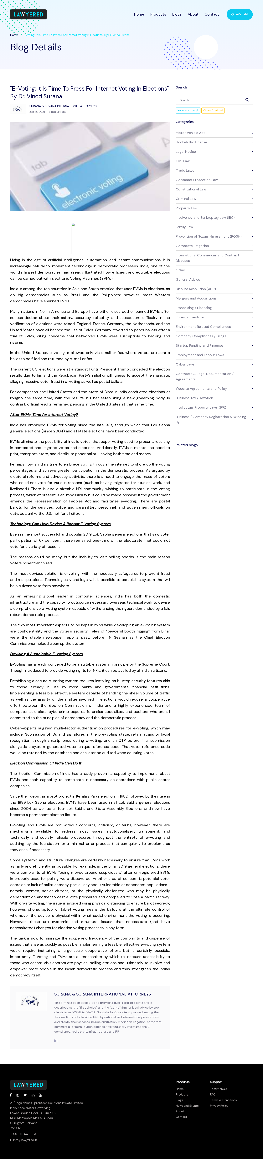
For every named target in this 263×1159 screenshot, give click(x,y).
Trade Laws (185, 170)
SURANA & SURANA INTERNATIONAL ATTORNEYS (102, 994)
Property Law (186, 208)
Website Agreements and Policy (201, 388)
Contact (212, 14)
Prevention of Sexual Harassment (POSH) (208, 236)
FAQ (212, 1094)
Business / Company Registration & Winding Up (211, 420)
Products (158, 14)
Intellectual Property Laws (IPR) (201, 407)
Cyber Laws (185, 364)
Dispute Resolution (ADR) (196, 289)
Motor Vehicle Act (190, 132)
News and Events (187, 1105)
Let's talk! (241, 14)
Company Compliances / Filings (201, 336)
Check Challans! (213, 110)
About (193, 14)
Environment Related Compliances (203, 326)
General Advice (188, 279)
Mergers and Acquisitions (196, 298)
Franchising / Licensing (194, 307)
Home (139, 14)
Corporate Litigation (192, 246)
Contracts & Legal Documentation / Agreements (205, 376)
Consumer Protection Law (197, 180)
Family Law (184, 227)
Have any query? (188, 110)
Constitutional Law (191, 189)
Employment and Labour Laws (200, 355)
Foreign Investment (191, 317)
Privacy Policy (219, 1105)
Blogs (177, 14)
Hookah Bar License (191, 142)
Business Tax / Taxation (194, 398)
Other (180, 270)
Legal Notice (186, 151)
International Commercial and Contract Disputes (207, 258)
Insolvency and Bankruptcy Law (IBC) (205, 217)
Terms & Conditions (223, 1100)
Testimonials (218, 1089)
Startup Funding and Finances (200, 345)
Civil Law (183, 161)
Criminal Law (186, 198)
